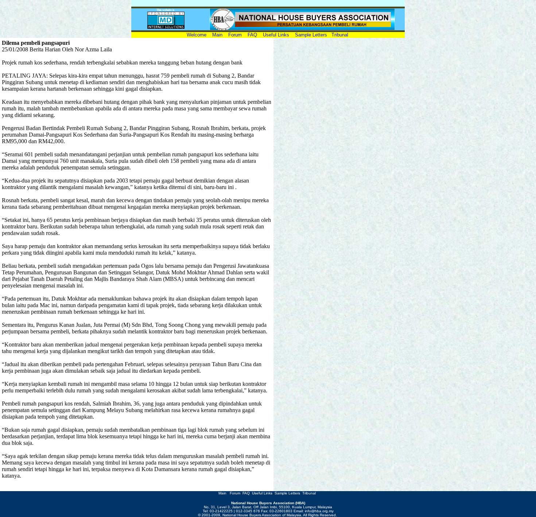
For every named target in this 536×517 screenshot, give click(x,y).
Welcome (198, 35)
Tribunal (339, 35)
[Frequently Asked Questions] (240, 493)
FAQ (252, 35)
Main (217, 35)
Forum (235, 35)
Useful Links (276, 35)
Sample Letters (311, 35)
